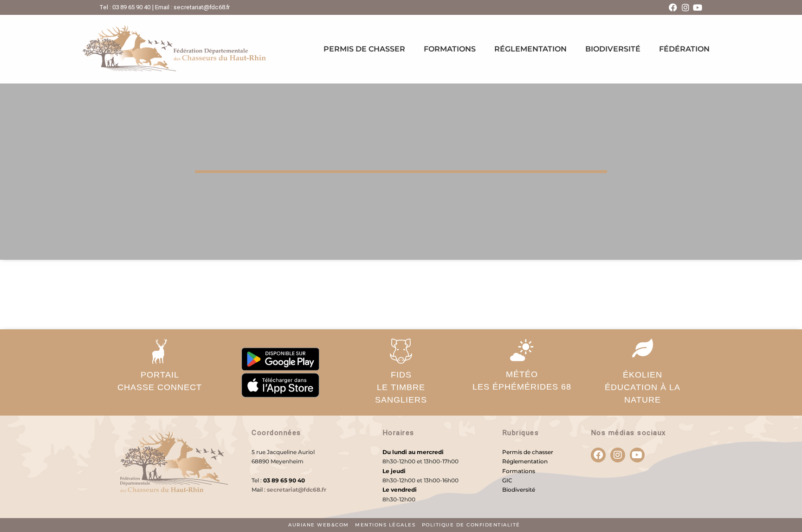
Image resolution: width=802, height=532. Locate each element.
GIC (507, 480)
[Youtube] (697, 7)
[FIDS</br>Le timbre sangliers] (401, 351)
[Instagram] (685, 7)
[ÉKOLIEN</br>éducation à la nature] (642, 348)
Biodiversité (612, 49)
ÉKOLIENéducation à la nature (642, 387)
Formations (450, 49)
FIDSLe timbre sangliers (401, 387)
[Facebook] (673, 7)
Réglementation (530, 49)
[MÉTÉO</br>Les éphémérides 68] (521, 350)
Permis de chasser (364, 49)
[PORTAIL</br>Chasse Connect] (159, 351)
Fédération (684, 49)
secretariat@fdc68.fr (296, 489)
